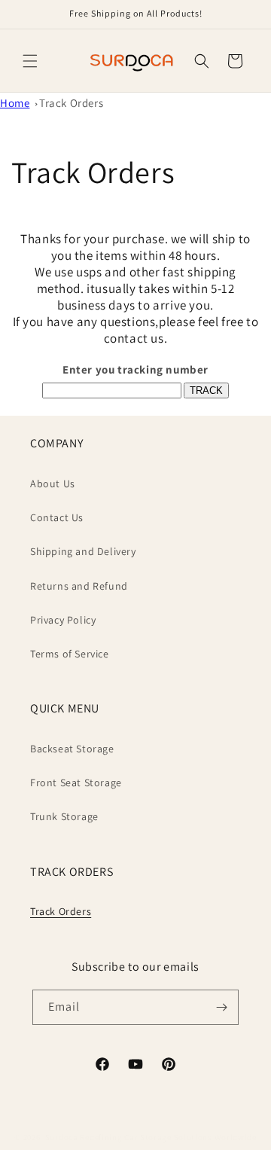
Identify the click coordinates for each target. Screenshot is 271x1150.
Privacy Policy (63, 620)
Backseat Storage (72, 748)
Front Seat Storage (76, 782)
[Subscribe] (221, 1007)
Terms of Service (69, 653)
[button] (30, 61)
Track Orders (71, 103)
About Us (52, 483)
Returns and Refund (79, 586)
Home (14, 103)
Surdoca (61, 1137)
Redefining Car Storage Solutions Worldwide (168, 1137)
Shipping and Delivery (83, 551)
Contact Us (57, 517)
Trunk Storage (64, 816)
